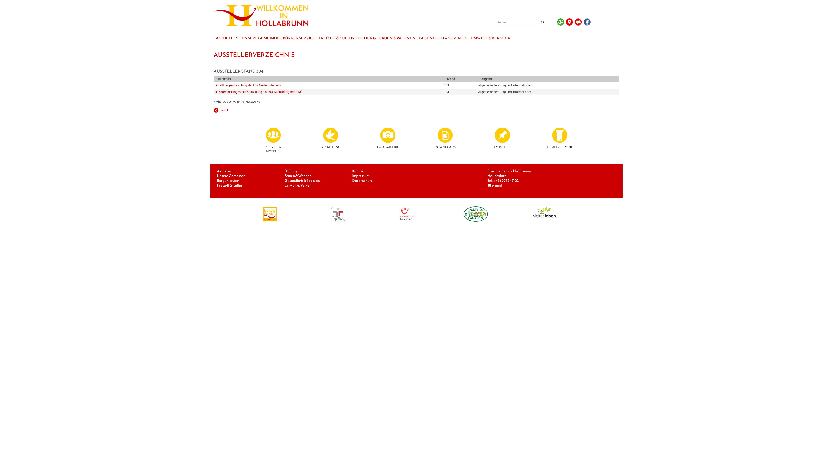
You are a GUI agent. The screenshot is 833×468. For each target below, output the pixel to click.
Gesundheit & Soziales (302, 180)
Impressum (361, 176)
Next (611, 46)
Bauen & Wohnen (298, 176)
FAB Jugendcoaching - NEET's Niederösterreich (249, 85)
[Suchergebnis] (543, 22)
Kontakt (358, 171)
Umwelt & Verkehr (299, 185)
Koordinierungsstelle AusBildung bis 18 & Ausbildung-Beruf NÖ (260, 92)
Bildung (291, 171)
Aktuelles (224, 171)
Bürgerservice (228, 180)
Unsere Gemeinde (231, 176)
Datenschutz (362, 180)
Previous (222, 46)
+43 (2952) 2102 (506, 180)
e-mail (497, 185)
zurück (224, 110)
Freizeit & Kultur (229, 185)
